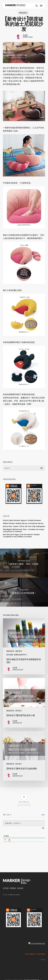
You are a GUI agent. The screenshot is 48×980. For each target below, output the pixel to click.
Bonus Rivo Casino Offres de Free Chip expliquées (24, 526)
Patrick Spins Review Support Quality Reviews (22, 520)
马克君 (25, 35)
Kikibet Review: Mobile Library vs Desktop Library (23, 523)
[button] (41, 6)
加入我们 (20, 888)
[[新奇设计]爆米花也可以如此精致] (24, 756)
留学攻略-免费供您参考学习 (16, 655)
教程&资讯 (23, 13)
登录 (43, 815)
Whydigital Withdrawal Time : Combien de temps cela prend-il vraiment (23, 530)
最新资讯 (18, 651)
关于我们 (6, 888)
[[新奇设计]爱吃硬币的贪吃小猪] (24, 703)
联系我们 (13, 888)
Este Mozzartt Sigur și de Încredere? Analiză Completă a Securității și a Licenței (21, 535)
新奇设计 (18, 711)
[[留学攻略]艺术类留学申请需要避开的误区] (24, 646)
